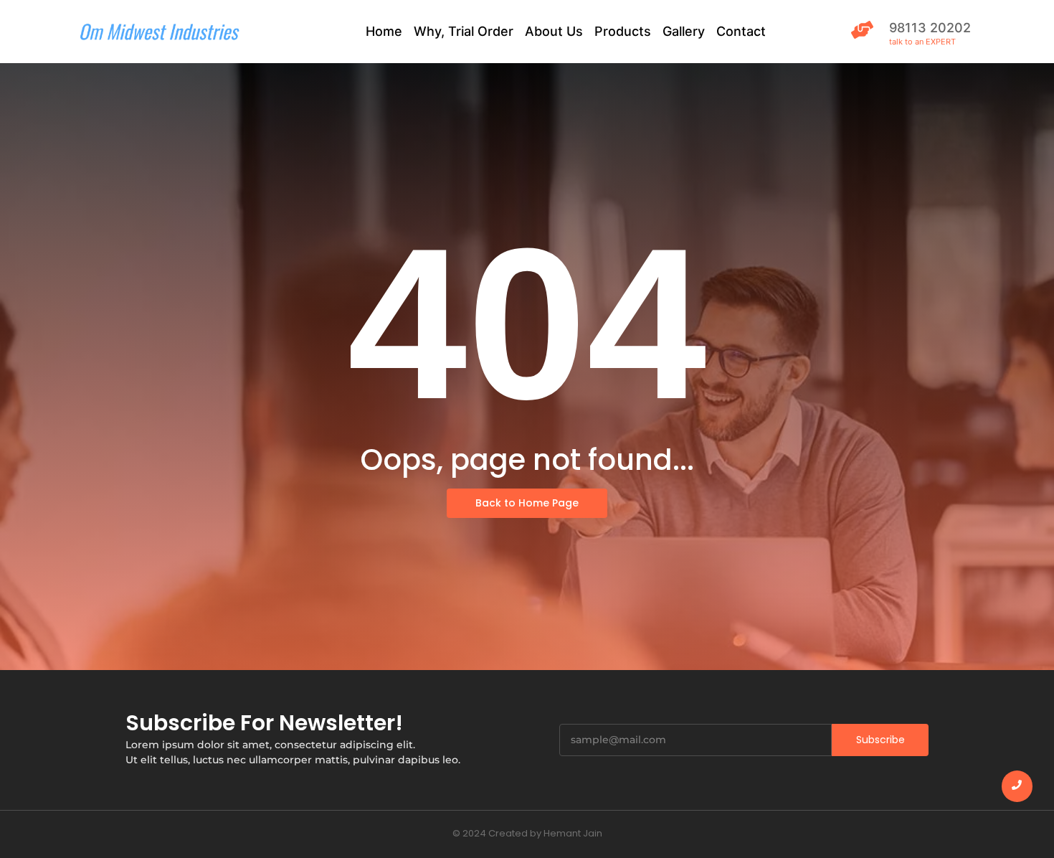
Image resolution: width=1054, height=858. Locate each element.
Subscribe (880, 739)
